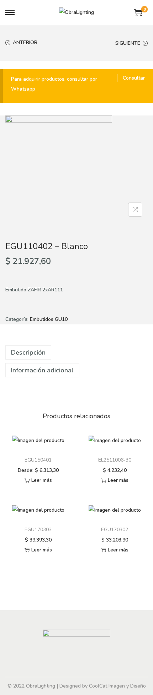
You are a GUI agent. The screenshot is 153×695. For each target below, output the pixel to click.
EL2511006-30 (114, 460)
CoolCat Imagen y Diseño (117, 686)
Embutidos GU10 (49, 319)
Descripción (28, 352)
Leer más (41, 480)
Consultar (134, 78)
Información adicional (42, 370)
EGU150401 (38, 460)
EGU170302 (114, 529)
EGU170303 (38, 529)
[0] (138, 12)
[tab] (76, 352)
